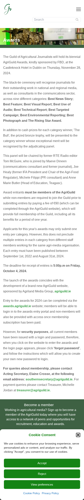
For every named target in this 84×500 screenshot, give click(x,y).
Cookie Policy (31, 493)
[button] (78, 435)
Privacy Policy (50, 493)
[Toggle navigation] (78, 9)
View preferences (42, 484)
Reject (42, 473)
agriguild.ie (63, 291)
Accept (42, 463)
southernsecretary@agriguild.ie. (50, 379)
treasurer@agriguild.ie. (34, 390)
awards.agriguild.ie (17, 306)
